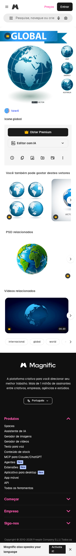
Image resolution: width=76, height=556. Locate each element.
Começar (11, 499)
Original (27, 36)
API (6, 483)
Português (38, 400)
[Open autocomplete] (9, 18)
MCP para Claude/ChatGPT (23, 457)
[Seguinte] (70, 200)
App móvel (11, 478)
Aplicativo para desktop (23, 472)
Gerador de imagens (17, 436)
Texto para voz (14, 446)
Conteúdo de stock (17, 452)
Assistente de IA (15, 431)
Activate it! (57, 549)
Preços (49, 7)
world (52, 341)
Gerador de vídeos (16, 441)
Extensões (14, 467)
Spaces (9, 426)
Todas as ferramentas (18, 488)
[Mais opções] (62, 158)
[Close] (70, 549)
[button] (38, 400)
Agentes (13, 462)
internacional (16, 341)
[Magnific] (38, 366)
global (37, 341)
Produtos (11, 418)
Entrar (64, 7)
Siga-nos (11, 523)
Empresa (11, 511)
